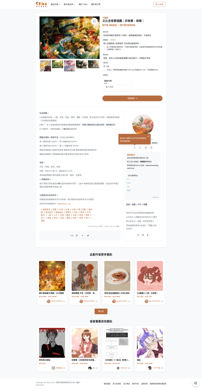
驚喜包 (68, 212)
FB (128, 187)
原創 (87, 215)
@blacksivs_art (64, 204)
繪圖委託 (46, 209)
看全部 (101, 311)
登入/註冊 (159, 4)
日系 (75, 212)
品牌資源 (144, 384)
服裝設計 (59, 212)
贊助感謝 (107, 384)
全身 (67, 209)
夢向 (55, 218)
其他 (128, 190)
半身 (61, 209)
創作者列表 (66, 4)
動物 (68, 215)
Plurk (129, 183)
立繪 (73, 209)
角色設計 (49, 212)
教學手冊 (135, 384)
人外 (55, 215)
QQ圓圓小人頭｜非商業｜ (147, 293)
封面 (62, 218)
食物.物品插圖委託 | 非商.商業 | (117, 293)
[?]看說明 (113, 40)
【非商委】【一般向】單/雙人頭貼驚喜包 (120, 360)
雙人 (87, 218)
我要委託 (131, 98)
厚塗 (82, 212)
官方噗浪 (126, 384)
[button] (195, 382)
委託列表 (53, 4)
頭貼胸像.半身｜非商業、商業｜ (85, 293)
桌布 (74, 218)
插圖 (68, 218)
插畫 (54, 209)
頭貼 (139, 360)
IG (128, 179)
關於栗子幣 (93, 4)
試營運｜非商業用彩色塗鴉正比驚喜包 (87, 360)
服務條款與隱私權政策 (158, 384)
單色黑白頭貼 (44, 360)
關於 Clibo (81, 4)
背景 (81, 218)
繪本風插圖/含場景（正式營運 (51, 293)
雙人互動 (82, 209)
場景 (49, 218)
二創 (49, 215)
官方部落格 (117, 384)
